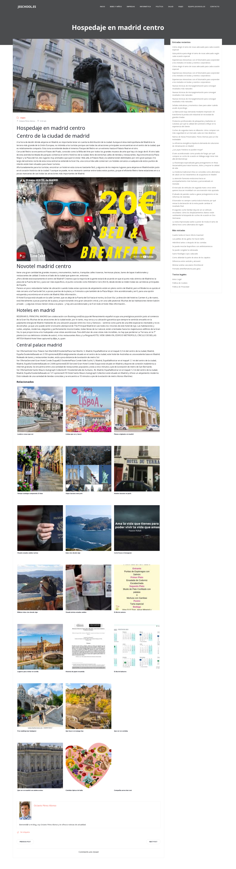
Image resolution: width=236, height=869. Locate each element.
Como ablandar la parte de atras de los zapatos (191, 257)
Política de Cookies (179, 283)
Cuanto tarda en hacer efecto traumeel (187, 235)
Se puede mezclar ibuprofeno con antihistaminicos (192, 246)
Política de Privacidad (180, 287)
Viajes (180, 7)
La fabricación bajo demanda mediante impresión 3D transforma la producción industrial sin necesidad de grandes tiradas (193, 114)
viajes (22, 118)
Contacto (214, 7)
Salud (170, 7)
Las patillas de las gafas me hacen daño (188, 239)
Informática (145, 7)
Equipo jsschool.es (196, 7)
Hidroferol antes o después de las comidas (189, 242)
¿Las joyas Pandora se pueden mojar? (187, 149)
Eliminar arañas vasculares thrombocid (187, 265)
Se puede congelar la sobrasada (185, 250)
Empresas (131, 7)
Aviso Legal (176, 279)
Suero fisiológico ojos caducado (185, 254)
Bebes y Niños (116, 7)
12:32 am (43, 121)
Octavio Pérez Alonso (27, 121)
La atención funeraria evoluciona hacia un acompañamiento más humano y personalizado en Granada (192, 181)
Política (159, 7)
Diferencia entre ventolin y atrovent (186, 261)
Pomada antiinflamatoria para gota (186, 269)
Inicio (102, 7)
